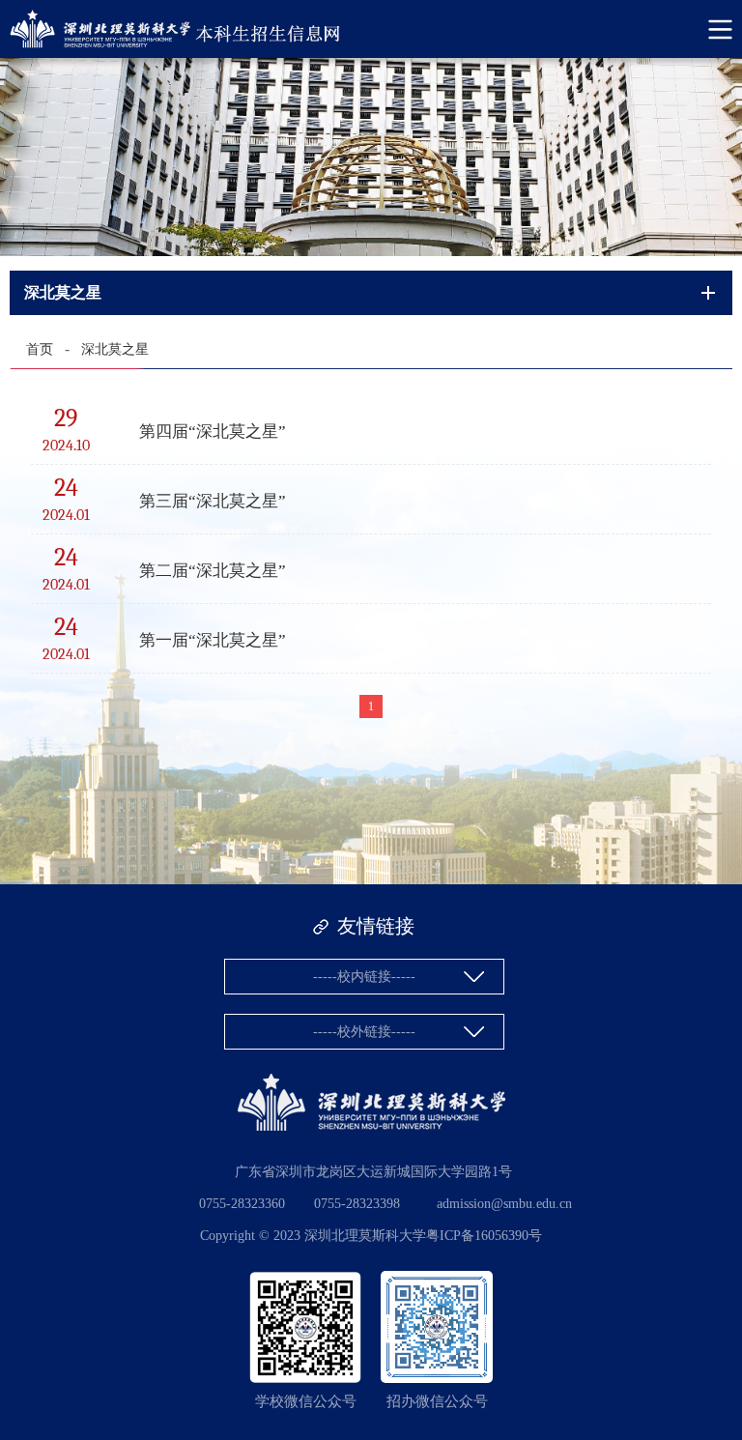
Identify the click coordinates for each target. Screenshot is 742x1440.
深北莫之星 (115, 349)
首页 (39, 349)
